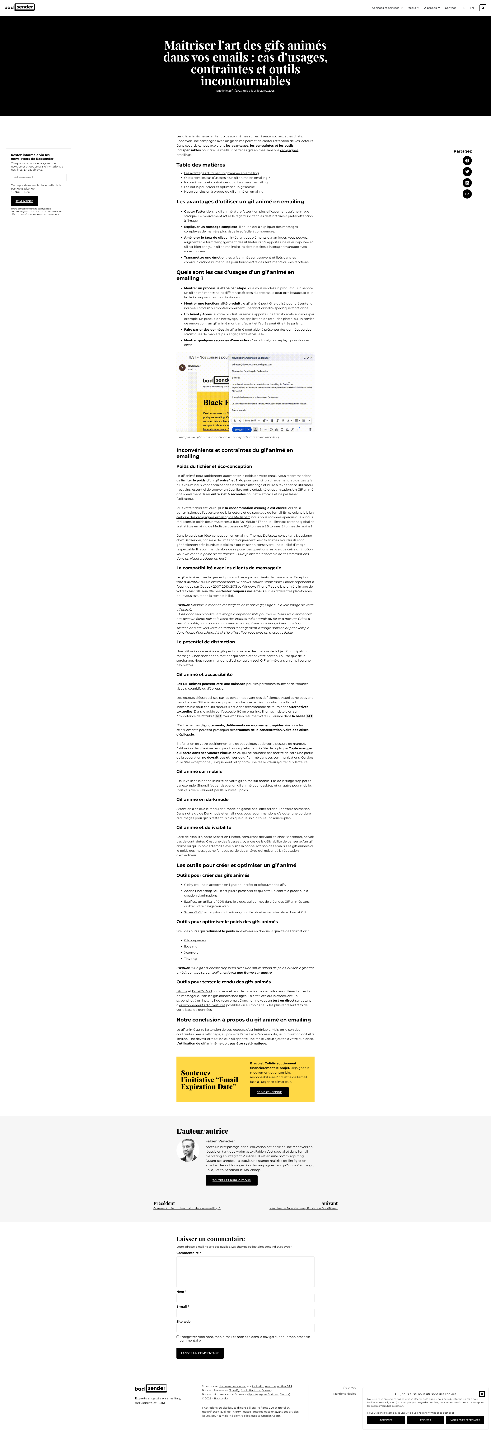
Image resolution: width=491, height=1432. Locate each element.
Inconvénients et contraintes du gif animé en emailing (226, 182)
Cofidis (270, 1063)
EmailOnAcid (202, 991)
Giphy (188, 885)
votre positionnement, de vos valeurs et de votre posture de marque (252, 744)
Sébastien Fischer (226, 837)
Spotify (234, 1390)
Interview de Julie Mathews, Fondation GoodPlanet (303, 1208)
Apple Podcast (250, 1390)
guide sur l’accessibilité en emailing (233, 711)
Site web (183, 1321)
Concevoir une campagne (196, 141)
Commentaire (188, 1253)
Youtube (270, 1386)
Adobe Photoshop (198, 891)
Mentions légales (344, 1393)
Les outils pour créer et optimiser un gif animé (219, 187)
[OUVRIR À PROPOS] (439, 8)
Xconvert (191, 952)
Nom (181, 1291)
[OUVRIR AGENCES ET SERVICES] (401, 8)
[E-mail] (467, 194)
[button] (482, 1394)
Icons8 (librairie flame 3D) (256, 1407)
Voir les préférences (465, 1420)
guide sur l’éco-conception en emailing (219, 535)
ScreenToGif (193, 912)
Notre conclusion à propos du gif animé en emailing (224, 191)
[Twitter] (467, 171)
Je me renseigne (269, 1092)
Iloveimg (191, 946)
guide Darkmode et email (214, 813)
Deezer (266, 1390)
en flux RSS (284, 1386)
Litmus (181, 991)
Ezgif (188, 901)
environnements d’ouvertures (202, 1005)
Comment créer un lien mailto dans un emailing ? (187, 1208)
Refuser (425, 1420)
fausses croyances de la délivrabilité (255, 841)
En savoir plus (33, 169)
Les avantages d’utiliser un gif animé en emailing (221, 173)
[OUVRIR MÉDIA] (418, 8)
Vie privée (349, 1387)
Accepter (386, 1420)
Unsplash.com (270, 1415)
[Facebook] (467, 160)
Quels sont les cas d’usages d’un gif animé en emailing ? (227, 178)
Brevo (255, 1063)
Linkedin (257, 1386)
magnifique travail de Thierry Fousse (226, 1411)
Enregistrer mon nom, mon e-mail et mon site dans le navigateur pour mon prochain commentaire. (245, 1338)
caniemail (273, 582)
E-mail (182, 1306)
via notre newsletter (232, 1386)
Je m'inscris (24, 201)
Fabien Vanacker (220, 1141)
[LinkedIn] (467, 182)
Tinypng (190, 959)
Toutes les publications (235, 1178)
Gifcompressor (195, 940)
